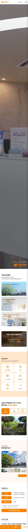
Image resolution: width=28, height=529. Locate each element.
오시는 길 (10, 527)
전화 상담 (3, 527)
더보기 (22, 475)
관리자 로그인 (20, 2)
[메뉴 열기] (26, 2)
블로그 (18, 526)
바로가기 (20, 386)
